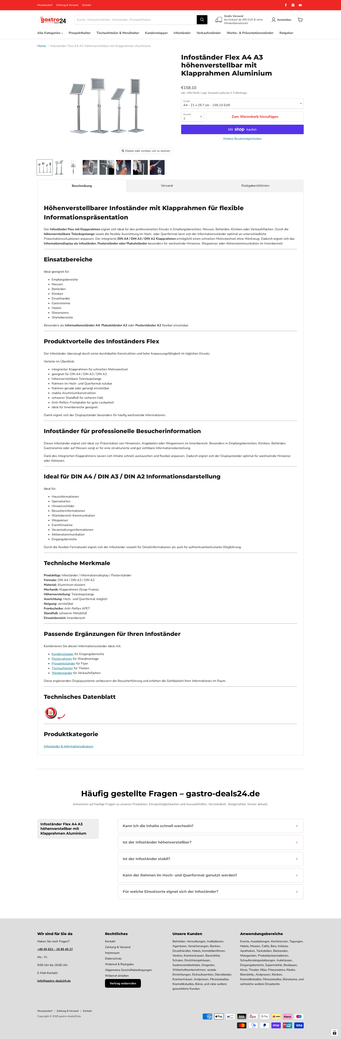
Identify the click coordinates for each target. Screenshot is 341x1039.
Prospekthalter (80, 33)
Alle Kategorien (49, 33)
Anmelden (284, 20)
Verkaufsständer (209, 33)
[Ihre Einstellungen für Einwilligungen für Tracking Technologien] (334, 1032)
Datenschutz (113, 958)
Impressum (112, 953)
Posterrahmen (62, 659)
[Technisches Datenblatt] (51, 718)
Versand (167, 185)
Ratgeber (286, 33)
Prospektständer (63, 663)
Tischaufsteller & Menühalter (117, 33)
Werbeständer (62, 673)
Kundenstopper (156, 33)
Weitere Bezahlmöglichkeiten (242, 138)
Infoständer (182, 33)
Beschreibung (82, 186)
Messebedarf (44, 5)
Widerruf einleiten (117, 976)
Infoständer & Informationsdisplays (68, 746)
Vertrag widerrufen (123, 983)
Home (41, 46)
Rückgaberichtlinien (255, 185)
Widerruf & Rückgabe (119, 964)
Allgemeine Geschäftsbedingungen (128, 970)
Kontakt (86, 5)
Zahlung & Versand (67, 5)
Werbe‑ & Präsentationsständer (250, 33)
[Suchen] (202, 19)
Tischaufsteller (62, 668)
